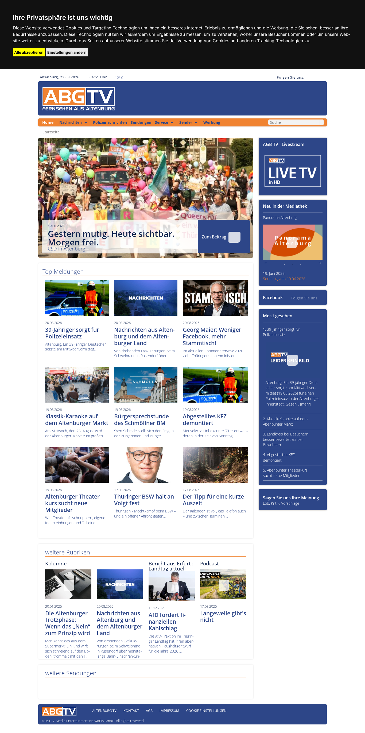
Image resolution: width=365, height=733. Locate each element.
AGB (149, 710)
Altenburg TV (104, 710)
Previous (46, 200)
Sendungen (141, 122)
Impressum (169, 710)
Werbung (211, 122)
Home (47, 122)
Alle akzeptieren (29, 52)
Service (161, 122)
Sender (185, 122)
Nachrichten (70, 122)
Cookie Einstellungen (206, 710)
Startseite (51, 132)
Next (245, 200)
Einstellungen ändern (67, 52)
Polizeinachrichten (110, 122)
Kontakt (131, 710)
